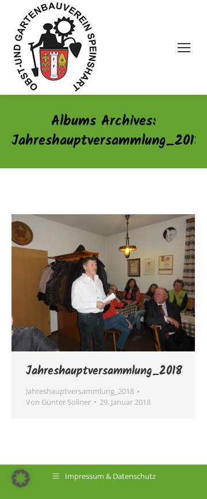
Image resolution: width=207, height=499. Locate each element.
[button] (20, 478)
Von (58, 402)
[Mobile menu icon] (183, 47)
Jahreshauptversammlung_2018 (104, 371)
